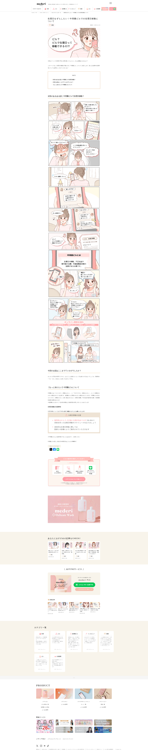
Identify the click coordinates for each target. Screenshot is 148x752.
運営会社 (38, 749)
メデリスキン (64, 701)
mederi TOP (34, 12)
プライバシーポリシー (90, 749)
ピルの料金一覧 (45, 704)
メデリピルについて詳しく (84, 589)
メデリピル (45, 701)
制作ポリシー (99, 749)
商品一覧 (103, 704)
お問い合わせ (44, 749)
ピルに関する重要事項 (109, 749)
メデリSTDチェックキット (83, 701)
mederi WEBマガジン (44, 12)
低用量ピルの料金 (45, 707)
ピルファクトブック (67, 738)
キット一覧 (83, 704)
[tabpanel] (41, 641)
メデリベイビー (103, 701)
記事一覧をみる (41, 649)
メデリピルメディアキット (54, 738)
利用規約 (63, 749)
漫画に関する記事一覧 (56, 12)
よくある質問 (45, 709)
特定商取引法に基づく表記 (54, 749)
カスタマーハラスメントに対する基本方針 (76, 749)
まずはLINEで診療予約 (86, 584)
